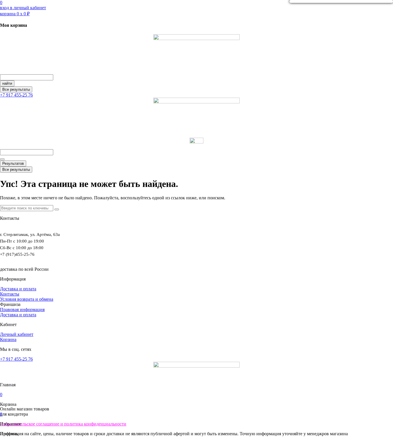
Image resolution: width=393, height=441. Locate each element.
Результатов (13, 163)
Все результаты (16, 89)
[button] (10, 304)
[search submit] (2, 159)
